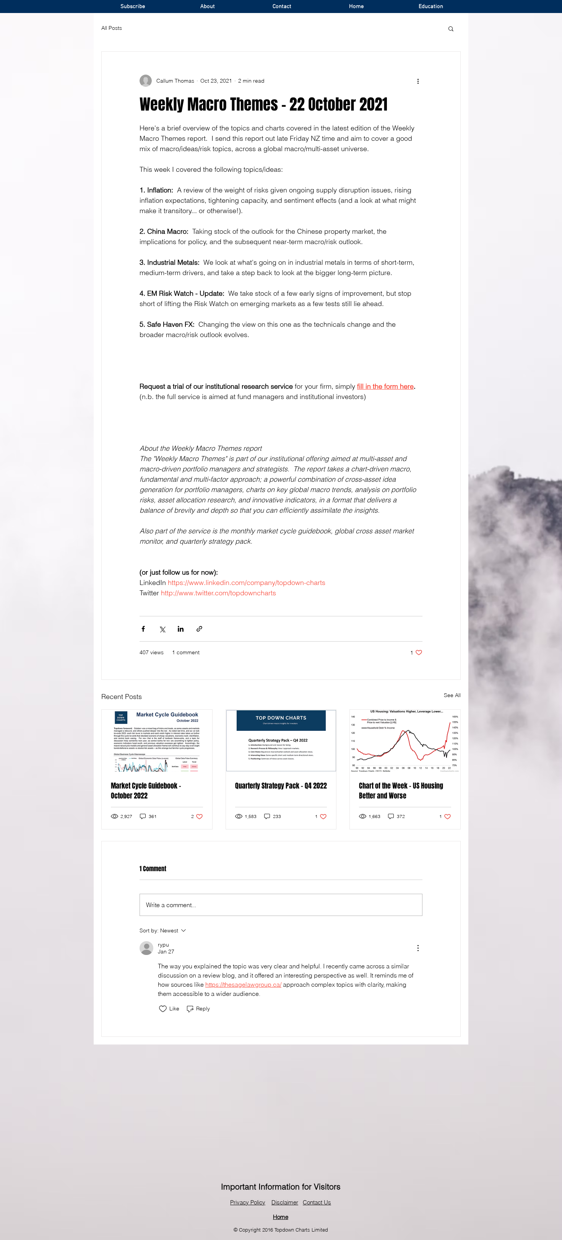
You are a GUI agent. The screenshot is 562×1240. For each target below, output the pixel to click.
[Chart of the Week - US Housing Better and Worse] (405, 741)
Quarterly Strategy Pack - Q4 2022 (281, 786)
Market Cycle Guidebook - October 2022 (146, 791)
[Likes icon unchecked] (163, 1009)
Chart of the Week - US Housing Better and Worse (401, 791)
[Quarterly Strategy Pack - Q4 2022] (281, 741)
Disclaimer (284, 1202)
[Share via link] (199, 628)
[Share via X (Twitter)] (162, 628)
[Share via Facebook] (143, 628)
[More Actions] (417, 948)
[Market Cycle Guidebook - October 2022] (157, 741)
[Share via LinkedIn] (180, 628)
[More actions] (417, 80)
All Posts (111, 27)
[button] (451, 28)
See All (452, 695)
